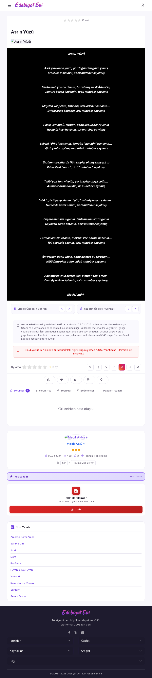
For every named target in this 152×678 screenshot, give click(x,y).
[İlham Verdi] (102, 380)
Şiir (64, 462)
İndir (78, 509)
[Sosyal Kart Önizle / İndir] (129, 367)
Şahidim (15, 589)
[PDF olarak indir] (137, 367)
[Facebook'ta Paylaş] (98, 367)
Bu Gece (15, 563)
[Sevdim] (63, 380)
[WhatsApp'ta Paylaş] (106, 367)
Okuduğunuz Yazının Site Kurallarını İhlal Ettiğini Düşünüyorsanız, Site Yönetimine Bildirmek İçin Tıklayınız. (78, 352)
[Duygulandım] (89, 380)
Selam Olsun (18, 596)
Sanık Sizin (17, 543)
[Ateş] (76, 380)
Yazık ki (15, 576)
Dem (13, 556)
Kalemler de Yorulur (22, 583)
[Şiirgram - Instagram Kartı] (122, 367)
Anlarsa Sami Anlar (22, 537)
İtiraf (13, 550)
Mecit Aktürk (76, 444)
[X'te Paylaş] (90, 367)
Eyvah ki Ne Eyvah (21, 569)
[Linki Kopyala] (114, 367)
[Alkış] (49, 380)
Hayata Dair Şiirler (83, 462)
